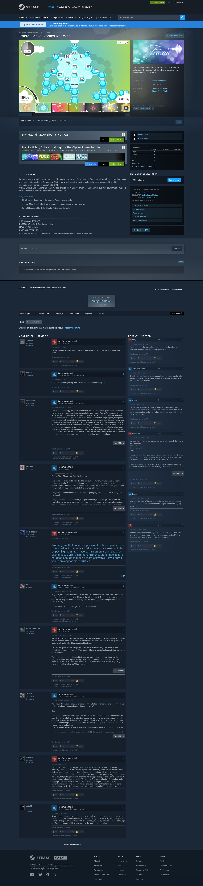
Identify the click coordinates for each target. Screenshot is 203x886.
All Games (23, 32)
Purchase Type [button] (42, 313)
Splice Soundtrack (87, 150)
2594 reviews (30, 537)
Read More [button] (119, 443)
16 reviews (29, 375)
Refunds (139, 879)
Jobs (120, 866)
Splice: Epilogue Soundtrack (107, 150)
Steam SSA (99, 866)
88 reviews (29, 345)
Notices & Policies (143, 870)
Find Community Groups (142, 220)
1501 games (30, 696)
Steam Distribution (101, 875)
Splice (76, 150)
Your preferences (178, 289)
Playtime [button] (88, 313)
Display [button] (101, 313)
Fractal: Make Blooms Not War (60, 150)
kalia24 (29, 806)
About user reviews (162, 289)
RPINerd (29, 757)
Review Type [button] (25, 313)
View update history (140, 209)
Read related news (140, 213)
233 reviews (30, 762)
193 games (29, 809)
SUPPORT (87, 7)
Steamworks (99, 870)
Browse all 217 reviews (72, 844)
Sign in (23, 121)
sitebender (30, 401)
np (27, 585)
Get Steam (164, 861)
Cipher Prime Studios (160, 89)
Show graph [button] (175, 313)
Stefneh (29, 694)
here (64, 270)
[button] (23, 17)
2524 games (30, 534)
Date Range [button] (74, 313)
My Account (164, 875)
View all (180, 261)
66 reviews (29, 469)
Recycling (122, 875)
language (178, 2)
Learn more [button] (174, 180)
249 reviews (30, 699)
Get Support (164, 870)
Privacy (139, 861)
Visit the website (139, 206)
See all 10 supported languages (144, 167)
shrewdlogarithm (33, 628)
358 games (29, 343)
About (76, 7)
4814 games (30, 403)
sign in (169, 2)
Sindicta (29, 340)
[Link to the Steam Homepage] (29, 9)
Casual (136, 108)
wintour (29, 373)
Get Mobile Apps (166, 866)
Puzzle (148, 108)
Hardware (121, 870)
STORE (51, 7)
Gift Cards (98, 879)
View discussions (139, 217)
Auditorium (41, 150)
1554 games (30, 631)
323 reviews (30, 406)
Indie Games (33, 32)
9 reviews (29, 587)
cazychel (29, 466)
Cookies (139, 875)
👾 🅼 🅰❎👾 (31, 532)
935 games (29, 760)
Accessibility (141, 866)
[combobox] (149, 17)
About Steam (99, 861)
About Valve (122, 861)
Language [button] (59, 313)
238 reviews (30, 633)
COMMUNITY (63, 7)
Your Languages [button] (33, 322)
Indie (142, 108)
